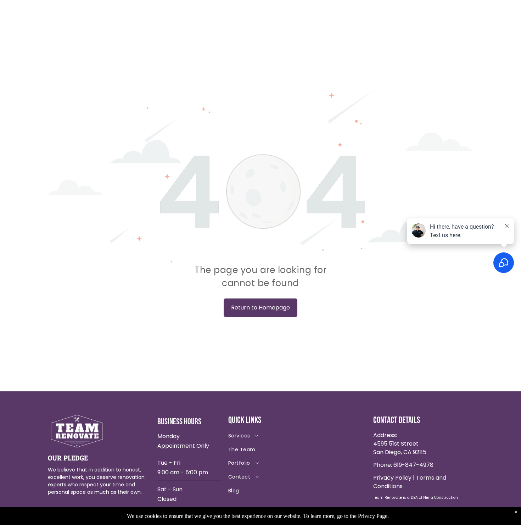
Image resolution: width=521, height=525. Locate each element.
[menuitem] (278, 437)
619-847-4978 (413, 465)
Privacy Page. (373, 516)
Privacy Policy (392, 478)
